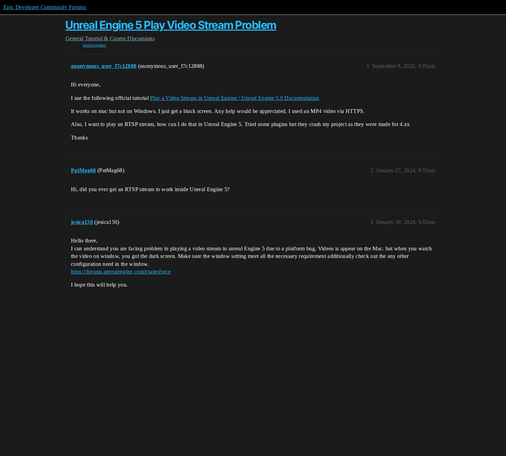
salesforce (159, 271)
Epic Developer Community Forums (44, 7)
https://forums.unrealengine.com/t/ (109, 271)
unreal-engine (94, 45)
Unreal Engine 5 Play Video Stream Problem (170, 25)
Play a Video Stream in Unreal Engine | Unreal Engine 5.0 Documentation (234, 98)
